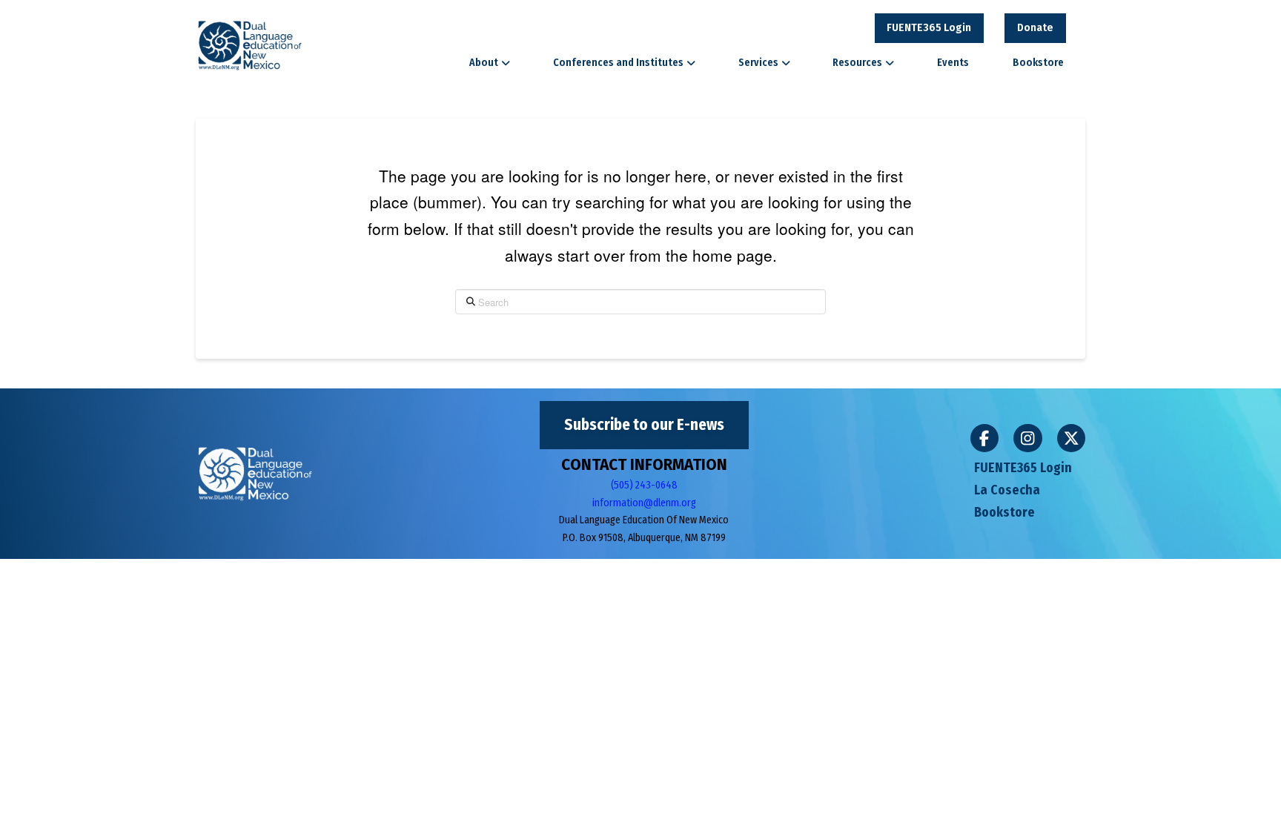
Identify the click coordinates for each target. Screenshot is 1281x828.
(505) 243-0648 (644, 485)
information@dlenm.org (644, 503)
